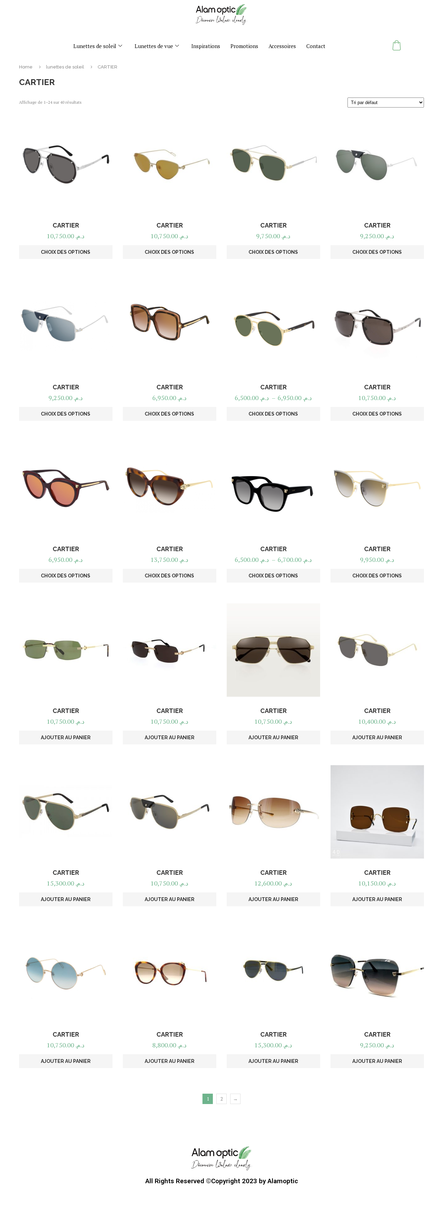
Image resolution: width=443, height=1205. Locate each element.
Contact (315, 46)
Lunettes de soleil (94, 46)
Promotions (244, 46)
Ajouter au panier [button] (66, 737)
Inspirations (205, 46)
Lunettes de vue (154, 46)
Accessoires (282, 46)
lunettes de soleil (65, 66)
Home (26, 66)
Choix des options (65, 252)
